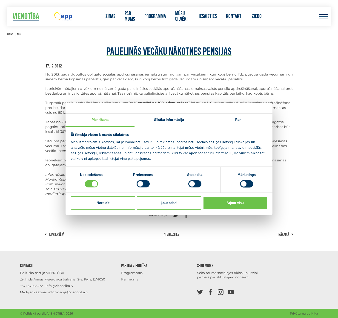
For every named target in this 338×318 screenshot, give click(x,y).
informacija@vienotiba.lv (68, 292)
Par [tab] (238, 120)
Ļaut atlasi (169, 203)
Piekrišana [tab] (100, 120)
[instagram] (220, 292)
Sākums (10, 34)
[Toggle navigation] (323, 16)
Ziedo (257, 16)
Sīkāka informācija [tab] (169, 120)
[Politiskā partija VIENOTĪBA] (26, 16)
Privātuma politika (304, 313)
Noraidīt (103, 203)
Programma (155, 16)
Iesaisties (208, 16)
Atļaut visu (235, 203)
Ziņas (110, 16)
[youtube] (231, 292)
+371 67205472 (31, 286)
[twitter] (200, 292)
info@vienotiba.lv (59, 286)
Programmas (132, 273)
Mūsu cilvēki (181, 16)
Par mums (130, 16)
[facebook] (210, 292)
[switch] (143, 183)
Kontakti (234, 16)
